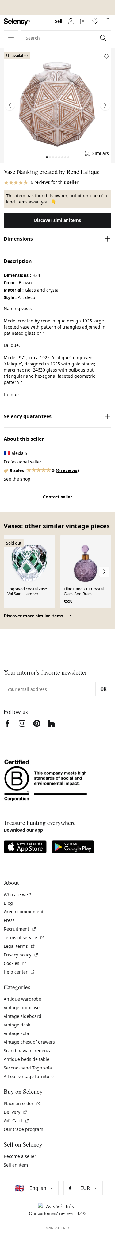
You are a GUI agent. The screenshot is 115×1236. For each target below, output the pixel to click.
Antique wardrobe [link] (22, 999)
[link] (17, 22)
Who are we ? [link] (17, 894)
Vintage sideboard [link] (22, 1016)
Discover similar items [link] (57, 220)
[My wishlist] (95, 21)
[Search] (103, 38)
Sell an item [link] (16, 1165)
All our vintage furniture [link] (29, 1076)
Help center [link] (19, 972)
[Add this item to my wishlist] (106, 56)
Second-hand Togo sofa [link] (28, 1068)
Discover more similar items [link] (34, 616)
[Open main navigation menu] (11, 37)
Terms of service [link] (24, 937)
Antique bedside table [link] (26, 1059)
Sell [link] (58, 21)
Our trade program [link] (23, 1129)
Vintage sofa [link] (16, 1033)
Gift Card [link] (16, 1121)
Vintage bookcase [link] (22, 1007)
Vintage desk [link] (17, 1025)
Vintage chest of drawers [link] (29, 1042)
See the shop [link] (17, 479)
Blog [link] (8, 903)
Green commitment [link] (24, 912)
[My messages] (83, 21)
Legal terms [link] (19, 946)
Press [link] (9, 920)
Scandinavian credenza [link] (28, 1050)
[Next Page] (105, 105)
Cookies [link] (15, 963)
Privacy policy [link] (21, 955)
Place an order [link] (22, 1103)
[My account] (71, 21)
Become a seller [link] (20, 1156)
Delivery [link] (16, 1112)
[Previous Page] (10, 105)
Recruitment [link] (20, 929)
